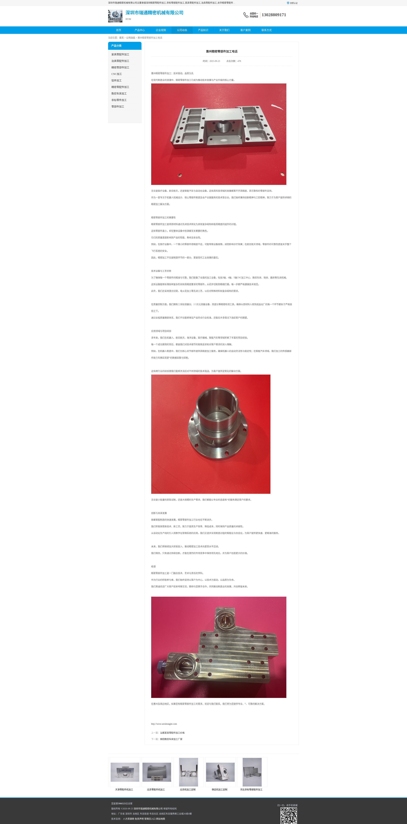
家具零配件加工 (120, 54)
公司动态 (182, 30)
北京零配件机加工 (124, 789)
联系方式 (267, 30)
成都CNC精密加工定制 (283, 789)
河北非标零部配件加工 (219, 789)
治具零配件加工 (120, 61)
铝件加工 (116, 80)
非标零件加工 (119, 100)
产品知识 (203, 30)
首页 (118, 30)
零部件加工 (117, 106)
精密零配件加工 (120, 87)
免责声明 (139, 819)
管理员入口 (149, 819)
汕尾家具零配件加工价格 (172, 733)
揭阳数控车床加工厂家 (171, 739)
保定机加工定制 (187, 789)
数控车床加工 (119, 93)
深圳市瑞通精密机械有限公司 (148, 808)
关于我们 (224, 30)
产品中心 (140, 30)
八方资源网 (128, 819)
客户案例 (245, 30)
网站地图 (160, 819)
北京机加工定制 (156, 789)
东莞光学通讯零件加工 (251, 789)
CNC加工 (116, 74)
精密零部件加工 (120, 67)
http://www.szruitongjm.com (164, 724)
